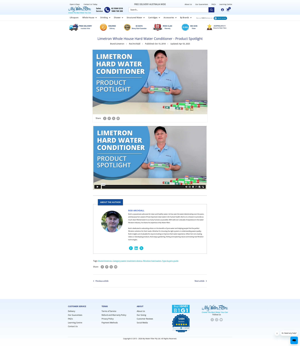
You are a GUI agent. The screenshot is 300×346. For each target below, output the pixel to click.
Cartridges (153, 17)
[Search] (211, 9)
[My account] (222, 9)
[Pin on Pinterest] (109, 118)
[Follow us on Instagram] (216, 319)
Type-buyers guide (170, 261)
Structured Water (134, 17)
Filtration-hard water (152, 261)
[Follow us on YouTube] (221, 319)
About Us (188, 4)
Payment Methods (110, 322)
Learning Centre (225, 4)
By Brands (184, 17)
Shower (117, 17)
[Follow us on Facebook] (212, 319)
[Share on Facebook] (104, 118)
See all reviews (210, 18)
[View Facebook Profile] (131, 247)
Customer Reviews (145, 318)
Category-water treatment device (127, 261)
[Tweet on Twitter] (113, 118)
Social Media (142, 322)
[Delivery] (82, 27)
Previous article (102, 281)
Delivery (71, 311)
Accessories (169, 17)
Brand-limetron (105, 261)
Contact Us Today (90, 4)
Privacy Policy (108, 318)
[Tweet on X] (141, 247)
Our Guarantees (201, 4)
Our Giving (141, 315)
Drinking (104, 17)
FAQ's (214, 4)
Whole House (88, 17)
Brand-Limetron (117, 43)
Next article (199, 281)
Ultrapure (74, 17)
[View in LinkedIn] (136, 247)
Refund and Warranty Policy (114, 315)
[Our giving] (191, 27)
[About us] (218, 27)
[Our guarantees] (136, 27)
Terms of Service (109, 311)
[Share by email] (118, 118)
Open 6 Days (75, 4)
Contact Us (73, 326)
